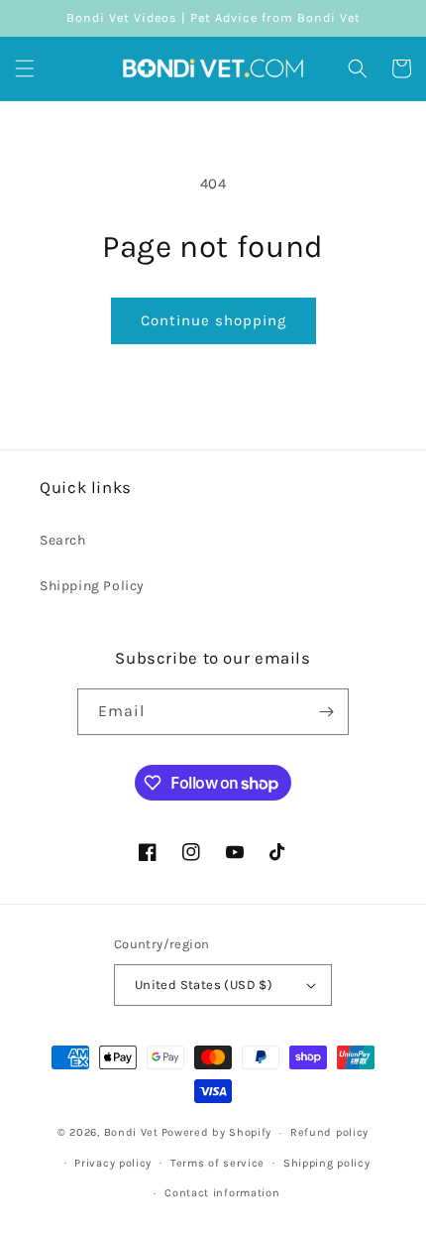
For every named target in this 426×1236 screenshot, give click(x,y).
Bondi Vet (131, 1132)
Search (63, 540)
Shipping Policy (92, 585)
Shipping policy (327, 1163)
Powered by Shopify (216, 1132)
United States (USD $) (203, 984)
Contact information (221, 1192)
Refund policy (329, 1132)
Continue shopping (213, 320)
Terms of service (217, 1163)
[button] (25, 68)
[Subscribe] (326, 711)
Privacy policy (113, 1163)
